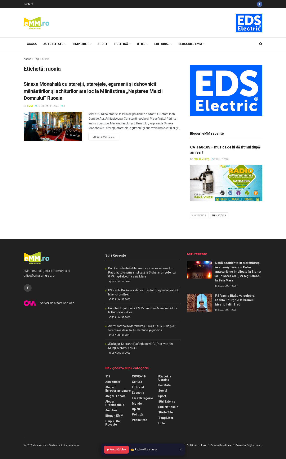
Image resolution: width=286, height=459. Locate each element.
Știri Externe (166, 401)
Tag (37, 59)
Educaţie (138, 392)
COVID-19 (139, 376)
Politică (121, 44)
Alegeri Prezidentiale (114, 403)
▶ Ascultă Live (116, 449)
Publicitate (139, 420)
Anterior (200, 215)
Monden (137, 403)
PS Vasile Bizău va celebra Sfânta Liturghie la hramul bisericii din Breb (235, 300)
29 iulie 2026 (221, 159)
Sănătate (164, 385)
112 (107, 376)
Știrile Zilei (166, 412)
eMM (30, 106)
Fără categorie (142, 398)
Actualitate (53, 44)
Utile (141, 44)
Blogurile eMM (190, 44)
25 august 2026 (120, 281)
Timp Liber (80, 44)
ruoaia (45, 59)
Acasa (32, 44)
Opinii (136, 409)
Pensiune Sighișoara (248, 445)
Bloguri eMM (114, 415)
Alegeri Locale (115, 396)
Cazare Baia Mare (220, 445)
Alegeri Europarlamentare (118, 389)
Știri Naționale (168, 407)
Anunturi (111, 410)
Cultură (137, 382)
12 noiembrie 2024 (47, 106)
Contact (28, 4)
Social (162, 390)
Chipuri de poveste (112, 422)
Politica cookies (196, 445)
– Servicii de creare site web (55, 303)
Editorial (161, 44)
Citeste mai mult (104, 137)
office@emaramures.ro (39, 275)
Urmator (218, 215)
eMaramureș (201, 159)
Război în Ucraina (164, 378)
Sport (103, 44)
